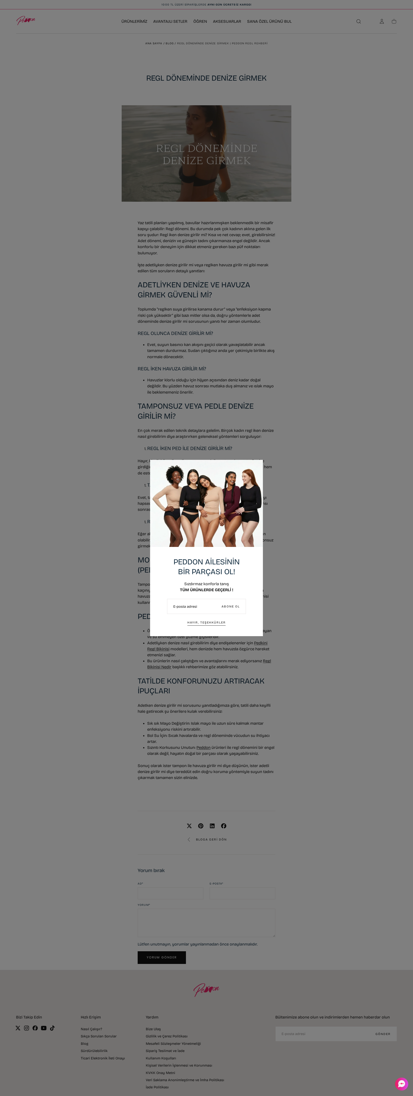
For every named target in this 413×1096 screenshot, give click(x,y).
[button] (401, 1084)
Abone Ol (231, 606)
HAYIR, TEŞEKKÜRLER (206, 622)
